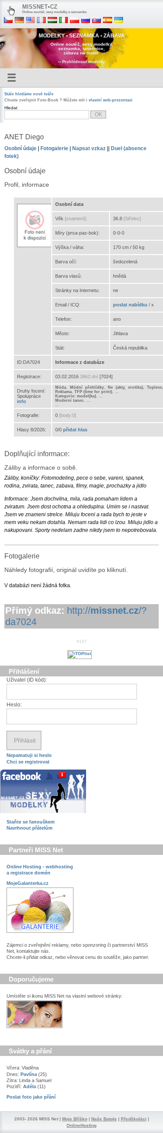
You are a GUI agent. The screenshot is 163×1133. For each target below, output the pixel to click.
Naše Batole (104, 1118)
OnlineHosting (81, 1125)
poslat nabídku (130, 304)
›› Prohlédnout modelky (81, 62)
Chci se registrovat (28, 761)
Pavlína (28, 1074)
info (21, 401)
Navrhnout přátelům (30, 827)
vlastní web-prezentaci (111, 100)
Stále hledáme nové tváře (28, 94)
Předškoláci (133, 1118)
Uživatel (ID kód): (27, 680)
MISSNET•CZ (39, 6)
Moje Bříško (74, 1118)
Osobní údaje (20, 148)
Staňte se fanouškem (31, 821)
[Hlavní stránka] (11, 11)
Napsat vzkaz (89, 148)
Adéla (29, 1086)
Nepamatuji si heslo (29, 755)
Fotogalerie (54, 148)
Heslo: (14, 705)
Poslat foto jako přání (31, 1096)
